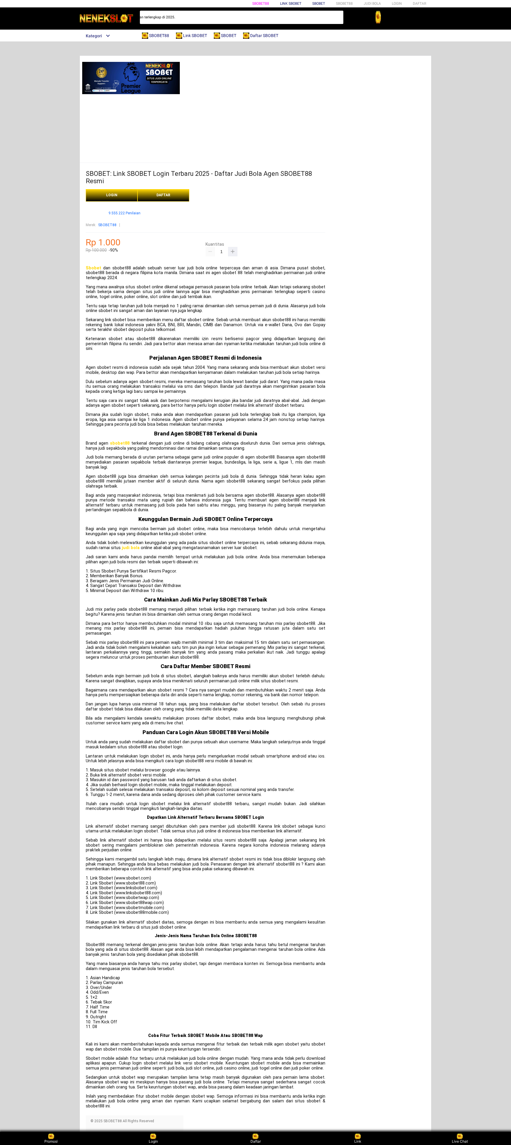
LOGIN (397, 3)
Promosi (51, 1141)
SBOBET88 (260, 3)
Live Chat (460, 1141)
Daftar (255, 1141)
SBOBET (318, 3)
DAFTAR (419, 3)
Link (357, 1141)
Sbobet (93, 268)
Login (153, 1141)
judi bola (131, 547)
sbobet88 (120, 443)
